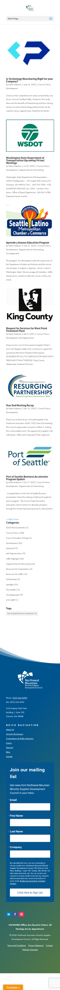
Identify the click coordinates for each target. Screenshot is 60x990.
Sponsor (9, 747)
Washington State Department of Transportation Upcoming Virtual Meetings (25, 160)
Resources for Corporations (17, 568)
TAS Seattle (11, 589)
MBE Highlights (12, 558)
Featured (10, 548)
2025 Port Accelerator (15, 527)
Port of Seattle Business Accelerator (22, 613)
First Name (16, 815)
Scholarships (11, 579)
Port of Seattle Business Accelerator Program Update (27, 478)
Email (13, 800)
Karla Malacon (15, 84)
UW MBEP (10, 599)
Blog (8, 751)
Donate (9, 756)
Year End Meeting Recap (20, 405)
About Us (10, 729)
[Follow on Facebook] (15, 914)
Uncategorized (12, 253)
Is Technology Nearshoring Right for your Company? (29, 80)
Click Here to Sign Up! (30, 892)
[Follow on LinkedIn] (8, 914)
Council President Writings (17, 537)
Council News (44, 84)
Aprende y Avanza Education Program (27, 242)
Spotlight (10, 584)
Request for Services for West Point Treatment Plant (26, 329)
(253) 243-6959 (19, 697)
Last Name (16, 831)
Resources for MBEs (14, 574)
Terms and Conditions (16, 945)
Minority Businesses (14, 734)
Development (12, 88)
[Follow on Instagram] (21, 914)
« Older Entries (12, 519)
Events (9, 742)
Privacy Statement (36, 945)
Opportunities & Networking (31, 169)
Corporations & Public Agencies (19, 738)
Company (16, 847)
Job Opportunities (26, 337)
